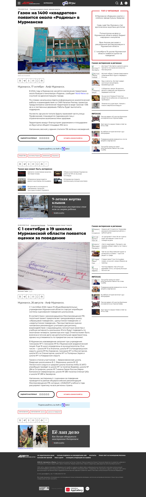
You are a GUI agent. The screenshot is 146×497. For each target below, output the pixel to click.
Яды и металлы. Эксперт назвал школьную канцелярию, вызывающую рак (113, 83)
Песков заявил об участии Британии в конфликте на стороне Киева (114, 117)
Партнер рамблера (57, 488)
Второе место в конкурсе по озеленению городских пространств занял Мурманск (38, 188)
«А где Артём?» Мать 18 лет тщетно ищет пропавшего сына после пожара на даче (114, 238)
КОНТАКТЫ (92, 455)
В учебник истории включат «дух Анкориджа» (112, 132)
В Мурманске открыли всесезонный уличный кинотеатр (75, 180)
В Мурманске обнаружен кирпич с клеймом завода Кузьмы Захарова (110, 17)
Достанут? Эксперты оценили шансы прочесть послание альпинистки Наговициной (115, 68)
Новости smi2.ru (25, 218)
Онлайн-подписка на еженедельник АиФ (72, 455)
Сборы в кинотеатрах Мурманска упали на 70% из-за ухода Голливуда (75, 173)
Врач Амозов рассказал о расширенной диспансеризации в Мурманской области (110, 44)
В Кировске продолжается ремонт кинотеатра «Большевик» (39, 180)
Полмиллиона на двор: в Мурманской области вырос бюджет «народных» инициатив (110, 35)
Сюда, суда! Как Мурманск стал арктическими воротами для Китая (110, 26)
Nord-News (80, 93)
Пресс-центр (59, 457)
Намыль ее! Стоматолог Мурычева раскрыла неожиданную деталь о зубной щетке (114, 231)
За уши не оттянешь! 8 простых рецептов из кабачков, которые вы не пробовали (115, 98)
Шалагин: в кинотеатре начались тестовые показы (39, 173)
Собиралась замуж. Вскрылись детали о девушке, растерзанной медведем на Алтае (113, 90)
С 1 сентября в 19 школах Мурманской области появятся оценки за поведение (110, 54)
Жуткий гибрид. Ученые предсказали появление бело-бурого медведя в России (115, 75)
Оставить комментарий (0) (73, 138)
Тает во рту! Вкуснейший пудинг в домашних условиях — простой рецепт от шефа (114, 253)
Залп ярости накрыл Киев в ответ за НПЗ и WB (113, 125)
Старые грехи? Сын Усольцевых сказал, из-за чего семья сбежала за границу (114, 261)
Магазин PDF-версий (44, 457)
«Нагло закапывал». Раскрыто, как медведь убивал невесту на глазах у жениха (114, 246)
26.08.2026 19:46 (23, 225)
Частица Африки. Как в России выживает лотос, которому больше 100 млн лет (114, 268)
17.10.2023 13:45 (23, 9)
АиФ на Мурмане (24, 75)
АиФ (30, 291)
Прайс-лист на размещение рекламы (112, 455)
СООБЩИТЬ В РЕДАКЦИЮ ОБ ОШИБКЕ (78, 457)
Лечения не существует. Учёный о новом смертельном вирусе (113, 104)
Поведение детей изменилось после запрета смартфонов (114, 140)
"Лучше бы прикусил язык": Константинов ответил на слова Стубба (112, 148)
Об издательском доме (45, 455)
